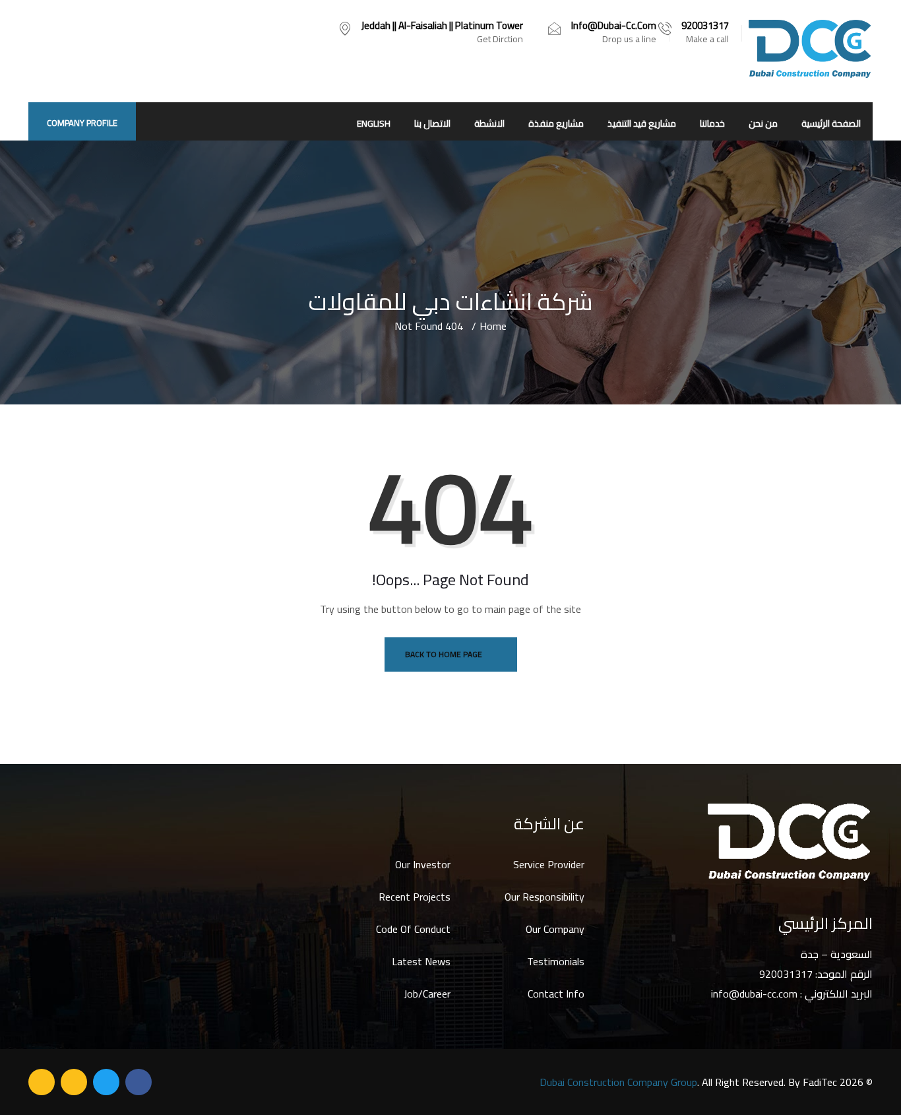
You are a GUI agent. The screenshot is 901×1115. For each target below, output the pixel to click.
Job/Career (427, 994)
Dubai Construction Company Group (618, 1082)
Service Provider (548, 864)
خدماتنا (712, 123)
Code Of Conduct (413, 929)
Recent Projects (414, 897)
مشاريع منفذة (556, 123)
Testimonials (555, 961)
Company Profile (82, 123)
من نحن (763, 123)
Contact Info (556, 994)
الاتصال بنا (432, 123)
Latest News (421, 961)
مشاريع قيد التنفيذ (641, 123)
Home (493, 326)
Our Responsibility (544, 897)
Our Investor (422, 864)
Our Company (555, 929)
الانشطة (489, 123)
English (373, 123)
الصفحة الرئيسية (831, 123)
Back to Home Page (444, 654)
